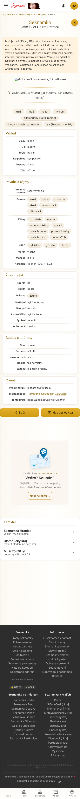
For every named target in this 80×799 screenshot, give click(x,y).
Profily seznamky (22, 638)
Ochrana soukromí (57, 663)
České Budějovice (23, 725)
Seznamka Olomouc (23, 721)
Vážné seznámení (22, 659)
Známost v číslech (57, 654)
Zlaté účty (60, 393)
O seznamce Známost (57, 638)
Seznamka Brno (23, 704)
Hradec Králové (23, 729)
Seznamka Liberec (23, 717)
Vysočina (58, 751)
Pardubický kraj (58, 742)
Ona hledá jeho (22, 650)
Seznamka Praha (23, 700)
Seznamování (57, 667)
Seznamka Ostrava (23, 708)
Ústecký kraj (58, 725)
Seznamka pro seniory (22, 663)
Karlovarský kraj (58, 746)
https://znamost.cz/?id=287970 (46, 400)
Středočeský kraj (58, 704)
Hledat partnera (22, 646)
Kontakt (57, 676)
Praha (58, 700)
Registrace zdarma (22, 671)
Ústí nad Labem (23, 734)
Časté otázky (57, 642)
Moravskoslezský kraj (58, 712)
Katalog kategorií (22, 667)
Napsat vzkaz (60, 412)
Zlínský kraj (58, 755)
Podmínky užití (57, 659)
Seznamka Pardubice (23, 738)
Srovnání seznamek (57, 646)
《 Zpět (19, 413)
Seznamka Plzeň (23, 712)
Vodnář (31, 264)
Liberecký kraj (58, 729)
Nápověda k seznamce (57, 671)
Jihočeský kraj (58, 717)
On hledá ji (22, 654)
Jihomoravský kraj (58, 708)
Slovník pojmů (57, 650)
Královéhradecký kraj (57, 734)
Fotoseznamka (22, 642)
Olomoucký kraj (58, 738)
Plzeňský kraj (58, 721)
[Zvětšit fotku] (40, 79)
